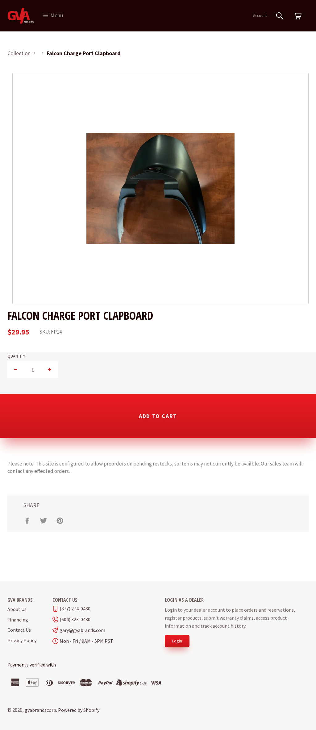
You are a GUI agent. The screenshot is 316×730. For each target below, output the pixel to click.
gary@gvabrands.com (82, 630)
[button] (298, 16)
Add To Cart (158, 416)
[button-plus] (49, 369)
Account (260, 15)
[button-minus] (15, 369)
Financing (17, 620)
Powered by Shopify (78, 710)
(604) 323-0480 (75, 619)
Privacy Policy (21, 640)
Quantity (16, 356)
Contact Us (19, 630)
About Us (17, 609)
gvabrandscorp (40, 710)
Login (177, 641)
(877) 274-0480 (75, 609)
